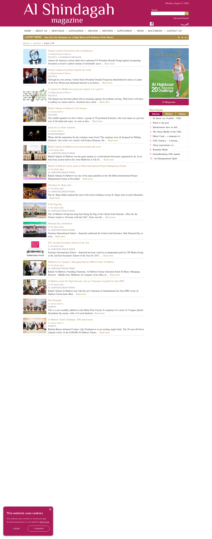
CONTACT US (174, 30)
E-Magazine (169, 101)
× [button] (50, 509)
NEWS (140, 30)
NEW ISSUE (58, 30)
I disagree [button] (39, 528)
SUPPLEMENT (125, 30)
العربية (185, 24)
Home (26, 43)
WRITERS (107, 30)
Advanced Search (181, 18)
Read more (44, 522)
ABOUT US (41, 30)
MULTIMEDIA (155, 30)
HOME (27, 30)
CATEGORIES (76, 30)
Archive (37, 43)
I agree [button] (16, 528)
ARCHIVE (93, 30)
